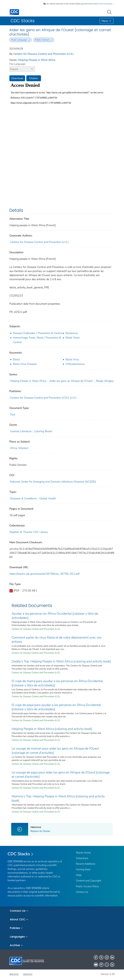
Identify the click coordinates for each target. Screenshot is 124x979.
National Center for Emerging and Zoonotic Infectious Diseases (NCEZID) (53, 481)
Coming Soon (83, 869)
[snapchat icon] (106, 964)
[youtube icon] (95, 964)
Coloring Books (43, 431)
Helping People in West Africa (36, 60)
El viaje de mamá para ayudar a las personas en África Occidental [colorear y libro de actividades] (57, 683)
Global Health (47, 498)
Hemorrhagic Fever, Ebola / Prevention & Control (37, 340)
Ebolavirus (71, 333)
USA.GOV (27, 974)
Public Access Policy (87, 886)
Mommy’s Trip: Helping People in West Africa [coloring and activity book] (58, 798)
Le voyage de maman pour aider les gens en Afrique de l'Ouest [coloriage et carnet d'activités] (55, 750)
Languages (17, 936)
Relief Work (72, 337)
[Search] (110, 12)
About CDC (17, 919)
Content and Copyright (88, 880)
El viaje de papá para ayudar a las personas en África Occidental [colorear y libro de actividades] (56, 707)
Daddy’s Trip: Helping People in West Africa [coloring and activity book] (61, 661)
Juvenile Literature (20, 431)
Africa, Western (19, 448)
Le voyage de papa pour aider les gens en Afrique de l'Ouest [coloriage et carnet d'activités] (61, 774)
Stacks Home (83, 852)
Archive (15, 945)
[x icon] (101, 957)
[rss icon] (112, 964)
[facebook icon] (95, 957)
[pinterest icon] (101, 964)
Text (12, 414)
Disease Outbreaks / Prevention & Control (37, 333)
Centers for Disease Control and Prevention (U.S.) (43, 54)
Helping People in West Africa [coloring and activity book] (52, 729)
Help (79, 875)
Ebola (16, 359)
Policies (15, 928)
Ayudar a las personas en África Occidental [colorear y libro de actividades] (55, 615)
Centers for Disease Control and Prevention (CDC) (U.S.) (43, 397)
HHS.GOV (14, 974)
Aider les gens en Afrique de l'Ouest (71, 381)
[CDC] (14, 12)
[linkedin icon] (112, 957)
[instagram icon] (106, 957)
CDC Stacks (19, 854)
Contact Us (82, 892)
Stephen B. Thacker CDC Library (28, 532)
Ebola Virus (72, 359)
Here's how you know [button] (103, 3)
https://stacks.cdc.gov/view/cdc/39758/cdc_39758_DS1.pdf (44, 574)
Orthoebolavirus (75, 364)
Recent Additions (85, 864)
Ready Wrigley (105, 381)
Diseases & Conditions (23, 498)
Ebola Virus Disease (25, 364)
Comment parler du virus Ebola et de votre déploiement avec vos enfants (56, 639)
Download (17, 78)
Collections (82, 858)
